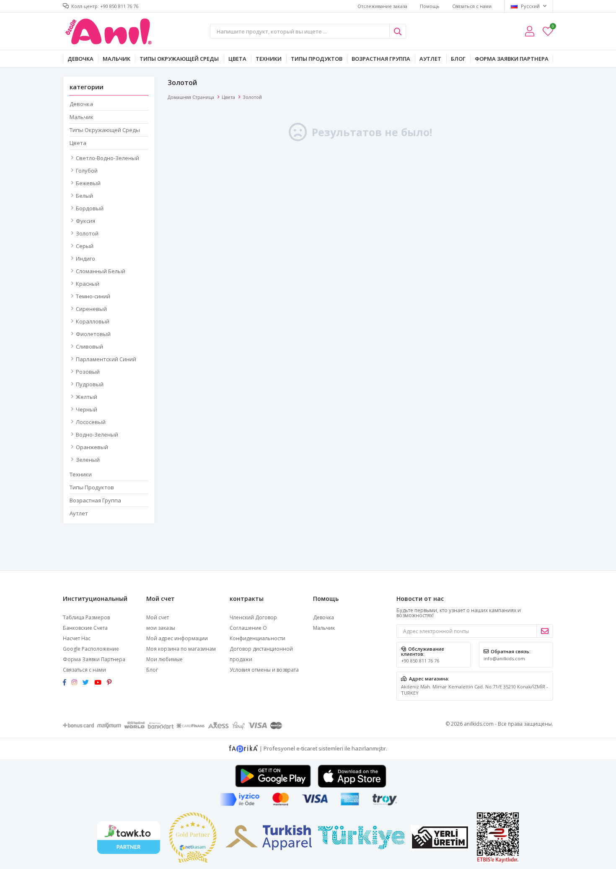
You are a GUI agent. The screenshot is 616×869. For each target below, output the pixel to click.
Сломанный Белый (100, 271)
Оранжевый (92, 447)
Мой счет (157, 617)
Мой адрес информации (177, 638)
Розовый (88, 371)
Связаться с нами (472, 6)
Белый (84, 195)
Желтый (86, 397)
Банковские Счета (85, 627)
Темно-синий (93, 296)
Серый (84, 246)
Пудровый (90, 384)
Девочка (80, 58)
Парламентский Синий (106, 359)
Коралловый (92, 321)
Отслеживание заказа (382, 6)
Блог (458, 58)
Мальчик (116, 58)
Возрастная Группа (381, 58)
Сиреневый (91, 309)
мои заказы (160, 627)
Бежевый (88, 183)
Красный (87, 283)
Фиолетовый (93, 334)
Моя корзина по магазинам (181, 648)
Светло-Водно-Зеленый (107, 158)
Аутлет (430, 58)
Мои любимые (552, 27)
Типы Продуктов (316, 58)
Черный (86, 409)
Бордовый (90, 208)
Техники (269, 58)
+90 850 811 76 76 (420, 660)
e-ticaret (306, 748)
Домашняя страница (191, 97)
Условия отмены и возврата (264, 669)
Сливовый (89, 346)
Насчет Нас (77, 638)
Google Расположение (91, 648)
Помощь (430, 6)
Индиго (85, 258)
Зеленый (88, 459)
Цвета (237, 58)
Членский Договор (253, 617)
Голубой (87, 170)
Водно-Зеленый (97, 434)
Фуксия (85, 221)
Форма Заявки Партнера (512, 58)
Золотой (87, 233)
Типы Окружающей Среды (179, 58)
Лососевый (91, 422)
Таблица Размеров (86, 617)
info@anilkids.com (504, 658)
